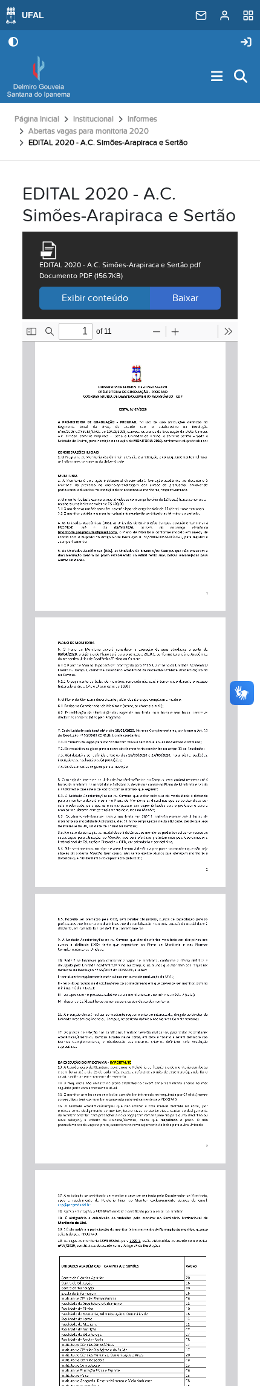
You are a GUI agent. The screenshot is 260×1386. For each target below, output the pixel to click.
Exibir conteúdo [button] (95, 298)
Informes (142, 119)
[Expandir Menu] (217, 77)
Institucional (93, 119)
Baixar (185, 298)
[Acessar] (246, 42)
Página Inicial (37, 119)
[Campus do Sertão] (38, 77)
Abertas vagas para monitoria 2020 (88, 131)
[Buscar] (241, 77)
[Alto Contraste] (13, 43)
